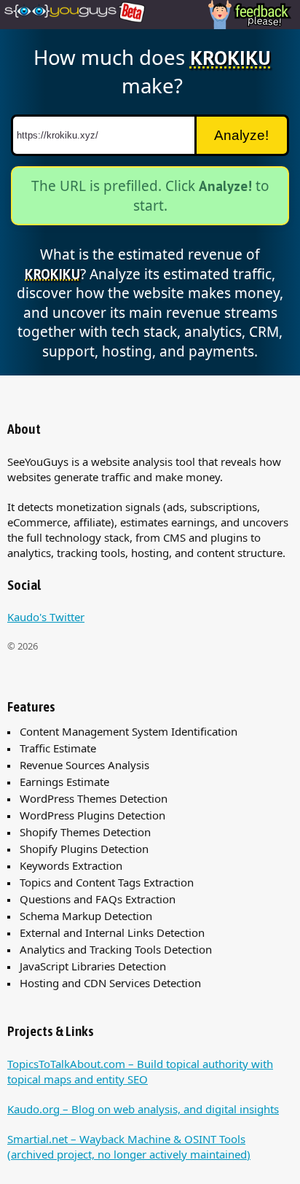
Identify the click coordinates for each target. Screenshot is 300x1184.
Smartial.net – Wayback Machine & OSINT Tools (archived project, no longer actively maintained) (128, 1146)
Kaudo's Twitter (45, 616)
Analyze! (241, 135)
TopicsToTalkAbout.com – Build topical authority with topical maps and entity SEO (140, 1071)
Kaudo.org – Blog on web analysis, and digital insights (143, 1109)
